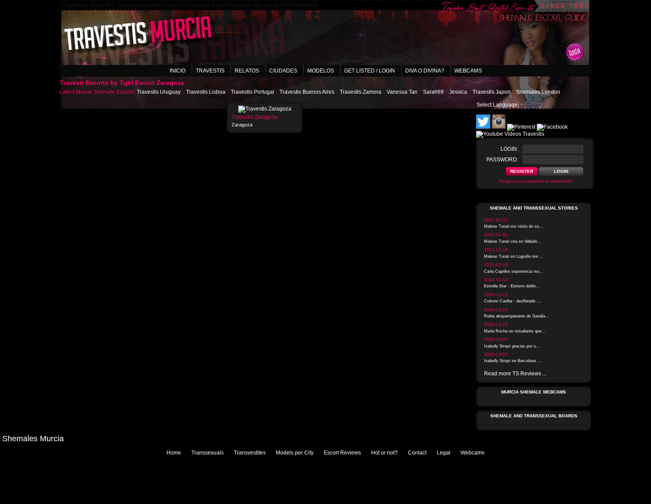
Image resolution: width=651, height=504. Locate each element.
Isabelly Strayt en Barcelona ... (512, 361)
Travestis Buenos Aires (306, 92)
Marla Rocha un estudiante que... (515, 331)
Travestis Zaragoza (255, 117)
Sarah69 (433, 92)
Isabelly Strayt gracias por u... (512, 346)
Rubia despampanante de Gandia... (516, 316)
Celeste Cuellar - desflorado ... (512, 301)
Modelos (320, 71)
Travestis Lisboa (205, 92)
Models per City (295, 453)
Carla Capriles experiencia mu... (513, 271)
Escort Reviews (342, 453)
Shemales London (538, 92)
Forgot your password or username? (537, 181)
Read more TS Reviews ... (515, 373)
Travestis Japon (492, 92)
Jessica (458, 92)
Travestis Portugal (252, 92)
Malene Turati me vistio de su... (513, 226)
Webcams (468, 71)
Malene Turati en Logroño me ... (513, 256)
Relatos (247, 71)
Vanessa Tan (402, 92)
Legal (443, 453)
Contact (417, 453)
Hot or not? (384, 453)
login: (509, 149)
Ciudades (283, 71)
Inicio (178, 71)
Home (174, 453)
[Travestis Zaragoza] (264, 109)
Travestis (210, 71)
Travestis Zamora (360, 92)
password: (502, 160)
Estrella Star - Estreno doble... (512, 286)
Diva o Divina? (424, 71)
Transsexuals (207, 453)
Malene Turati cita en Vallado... (512, 241)
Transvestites (250, 453)
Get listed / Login (369, 71)
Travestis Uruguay (159, 92)
